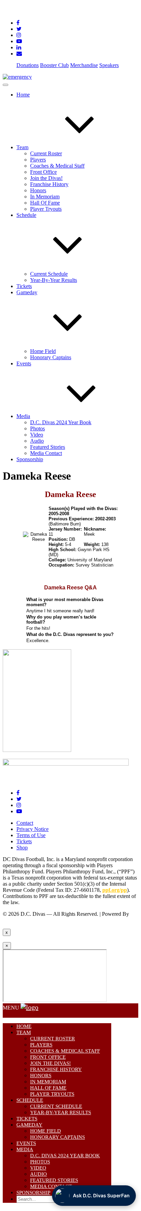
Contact (24, 823)
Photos (37, 428)
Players (38, 159)
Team (22, 147)
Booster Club (54, 65)
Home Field (43, 351)
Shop (22, 847)
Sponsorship (29, 459)
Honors (38, 190)
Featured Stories (47, 447)
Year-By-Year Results (53, 280)
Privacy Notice (32, 829)
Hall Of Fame (45, 203)
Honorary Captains (50, 357)
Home (23, 94)
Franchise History (49, 184)
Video (36, 435)
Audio (37, 441)
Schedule (29, 1100)
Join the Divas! (46, 178)
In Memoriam (45, 196)
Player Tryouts (46, 209)
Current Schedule (49, 274)
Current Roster (46, 153)
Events (23, 363)
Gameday (29, 1125)
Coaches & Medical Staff (57, 166)
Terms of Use (31, 835)
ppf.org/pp (114, 890)
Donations (27, 65)
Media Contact (46, 453)
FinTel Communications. (29, 920)
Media (23, 416)
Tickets (24, 286)
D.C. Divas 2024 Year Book (60, 422)
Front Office (43, 172)
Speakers (109, 65)
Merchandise (84, 65)
